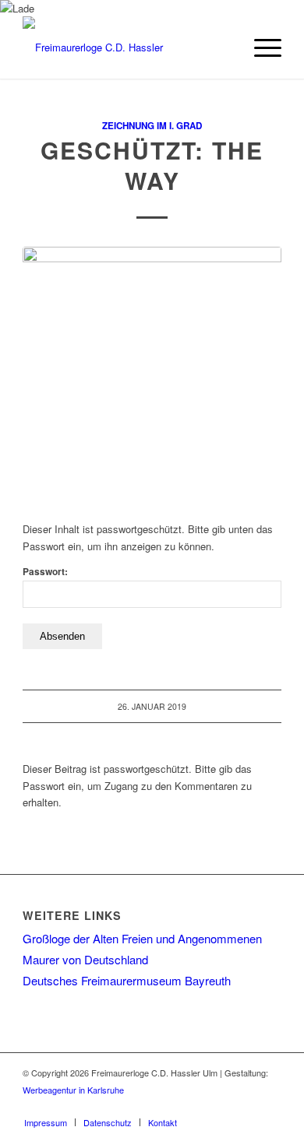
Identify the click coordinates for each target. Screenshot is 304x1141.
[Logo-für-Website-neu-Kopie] (126, 47)
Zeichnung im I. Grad (152, 125)
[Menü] (260, 47)
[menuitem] (260, 47)
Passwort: (45, 571)
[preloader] (152, 376)
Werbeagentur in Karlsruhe (73, 1089)
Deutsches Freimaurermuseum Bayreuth (127, 980)
